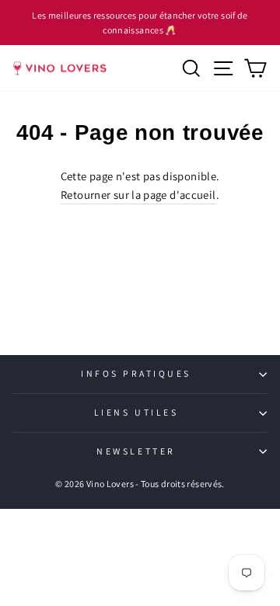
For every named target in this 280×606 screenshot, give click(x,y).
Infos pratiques (136, 373)
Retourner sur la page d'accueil (138, 194)
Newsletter (135, 451)
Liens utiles (136, 412)
